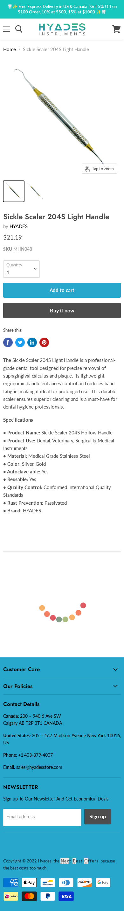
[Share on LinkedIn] (32, 342)
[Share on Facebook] (8, 342)
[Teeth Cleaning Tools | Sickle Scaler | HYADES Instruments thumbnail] (13, 191)
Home (9, 49)
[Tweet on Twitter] (20, 342)
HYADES (19, 226)
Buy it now (62, 310)
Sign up (97, 816)
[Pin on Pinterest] (44, 342)
